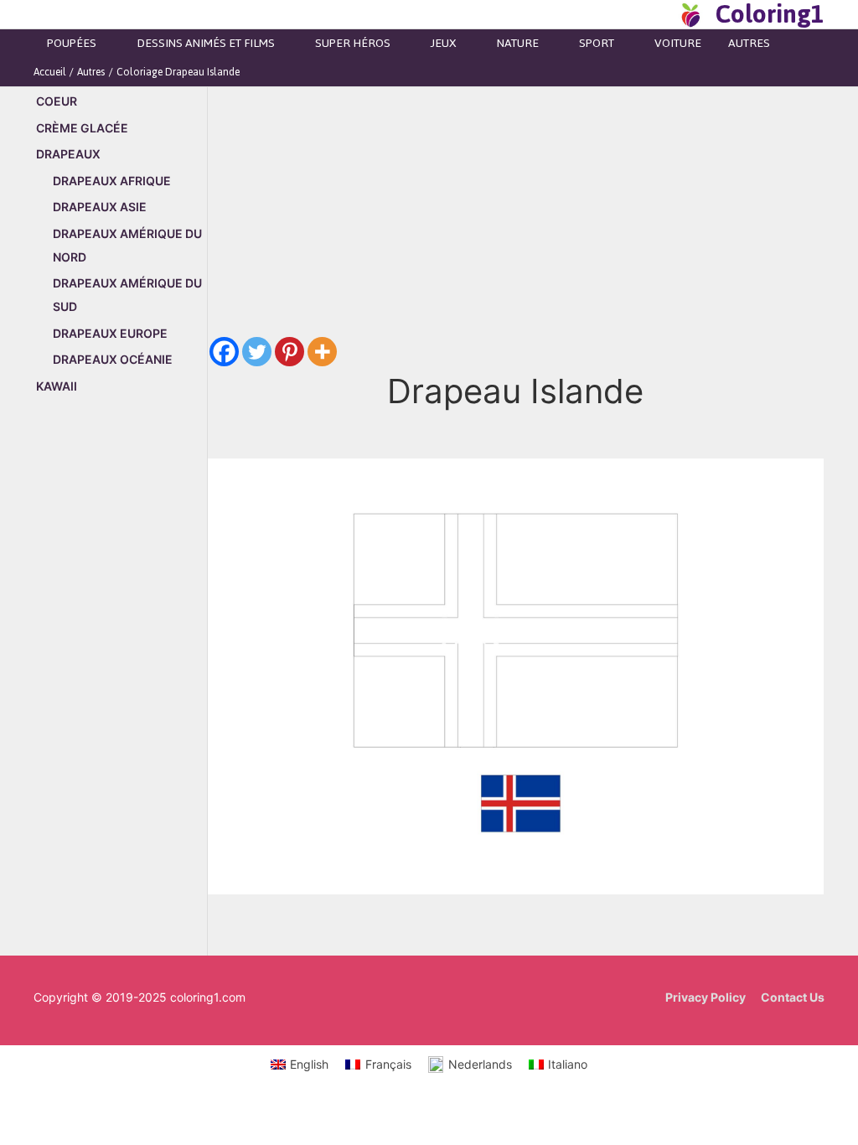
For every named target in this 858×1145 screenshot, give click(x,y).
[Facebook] (224, 351)
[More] (322, 351)
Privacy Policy (705, 997)
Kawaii (56, 386)
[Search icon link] (660, 14)
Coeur (56, 101)
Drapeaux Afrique (112, 181)
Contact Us (792, 997)
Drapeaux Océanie (113, 359)
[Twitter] (256, 351)
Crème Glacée (82, 128)
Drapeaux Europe (110, 333)
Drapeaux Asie (100, 206)
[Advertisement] (120, 694)
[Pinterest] (289, 351)
